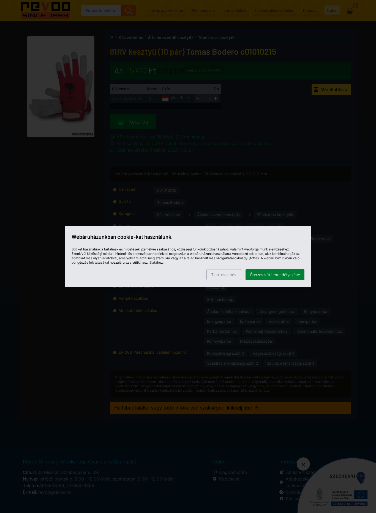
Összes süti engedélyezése (275, 274)
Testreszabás (223, 274)
